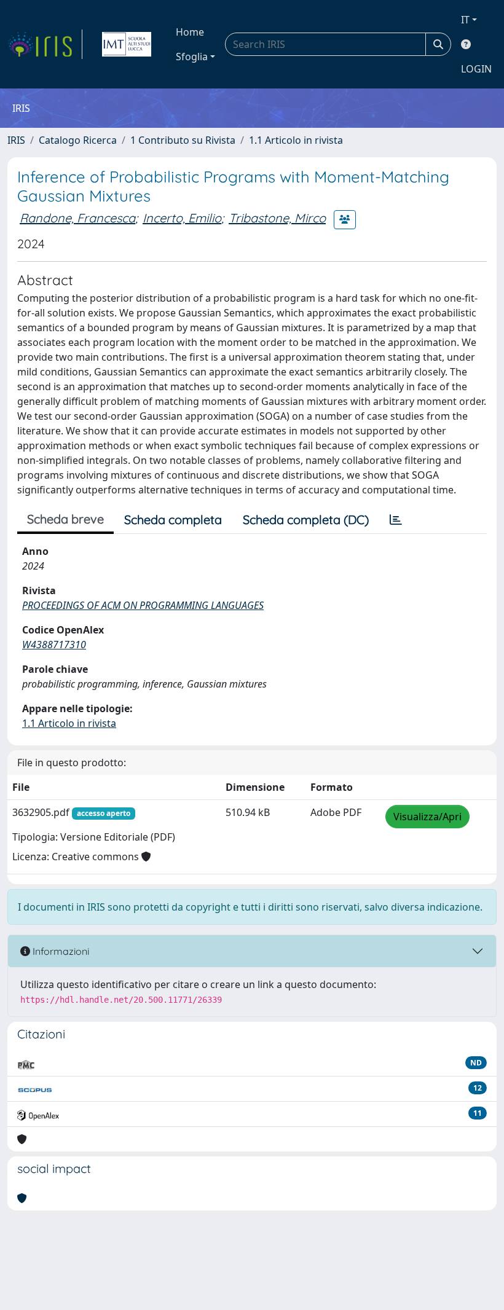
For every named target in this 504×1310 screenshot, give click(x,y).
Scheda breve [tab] (65, 519)
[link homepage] (44, 44)
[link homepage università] (126, 44)
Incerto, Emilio (182, 218)
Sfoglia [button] (192, 56)
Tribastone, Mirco (277, 218)
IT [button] (465, 19)
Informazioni (59, 951)
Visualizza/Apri (427, 816)
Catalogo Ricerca (78, 140)
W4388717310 (54, 644)
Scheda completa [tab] (173, 519)
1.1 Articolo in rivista (296, 140)
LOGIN (476, 69)
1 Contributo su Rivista (182, 140)
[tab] (395, 520)
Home (190, 32)
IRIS (16, 140)
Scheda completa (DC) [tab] (306, 519)
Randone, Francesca (77, 218)
